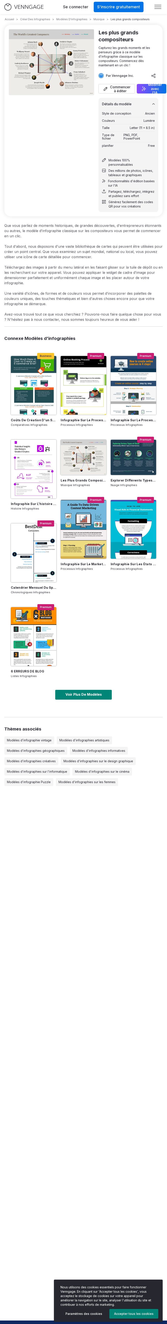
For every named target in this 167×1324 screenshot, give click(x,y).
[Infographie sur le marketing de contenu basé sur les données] (83, 529)
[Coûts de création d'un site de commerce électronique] (33, 385)
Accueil (9, 19)
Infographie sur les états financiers (133, 564)
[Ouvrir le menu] (158, 7)
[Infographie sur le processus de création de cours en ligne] (133, 385)
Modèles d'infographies (71, 19)
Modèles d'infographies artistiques (84, 740)
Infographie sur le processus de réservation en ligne (83, 420)
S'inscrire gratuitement (118, 7)
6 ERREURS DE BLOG (27, 671)
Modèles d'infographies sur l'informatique (37, 771)
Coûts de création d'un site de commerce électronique (33, 420)
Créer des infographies (35, 19)
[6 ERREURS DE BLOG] (33, 636)
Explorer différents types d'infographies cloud (133, 480)
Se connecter (75, 7)
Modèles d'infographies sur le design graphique (98, 761)
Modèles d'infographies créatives (31, 761)
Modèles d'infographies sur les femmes (86, 782)
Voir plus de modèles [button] (83, 694)
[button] (117, 89)
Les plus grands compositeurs (83, 480)
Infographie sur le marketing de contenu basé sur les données (83, 564)
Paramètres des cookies (83, 1314)
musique (99, 19)
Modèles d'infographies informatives (98, 750)
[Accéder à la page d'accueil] (23, 7)
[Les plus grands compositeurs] (83, 457)
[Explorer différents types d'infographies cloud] (133, 457)
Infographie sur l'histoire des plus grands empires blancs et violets (33, 504)
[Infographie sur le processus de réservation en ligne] (83, 385)
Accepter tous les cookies (134, 1314)
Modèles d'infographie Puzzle (29, 782)
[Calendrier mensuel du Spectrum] (33, 552)
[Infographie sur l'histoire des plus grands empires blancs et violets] (33, 469)
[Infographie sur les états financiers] (133, 529)
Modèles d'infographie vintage (29, 740)
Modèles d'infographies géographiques (36, 750)
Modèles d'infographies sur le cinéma (102, 771)
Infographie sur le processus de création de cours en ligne (133, 420)
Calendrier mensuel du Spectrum (33, 587)
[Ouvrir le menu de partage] (153, 75)
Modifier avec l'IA (155, 89)
